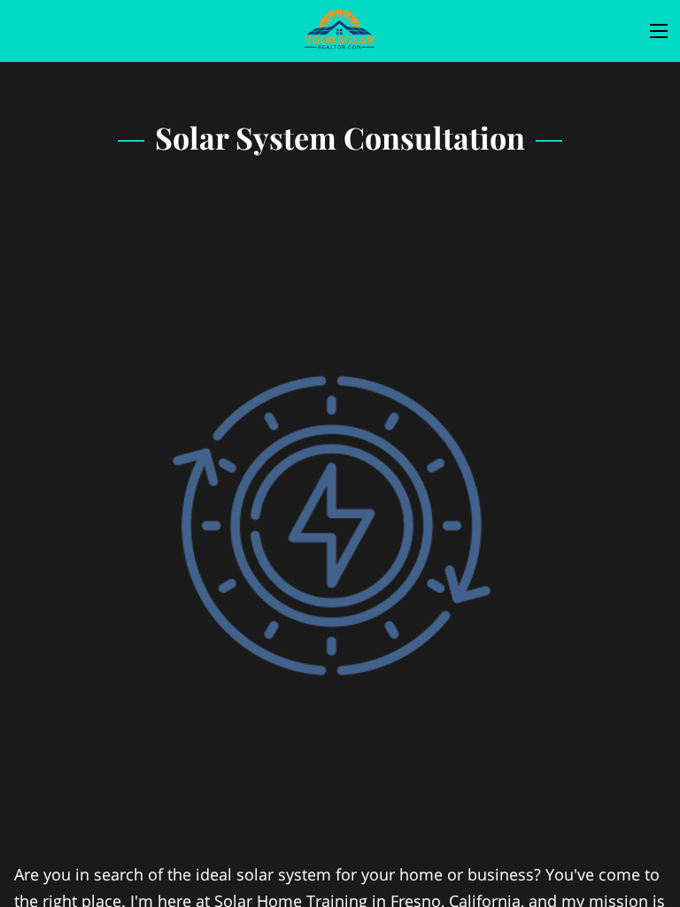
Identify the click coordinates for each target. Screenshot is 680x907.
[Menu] (659, 31)
